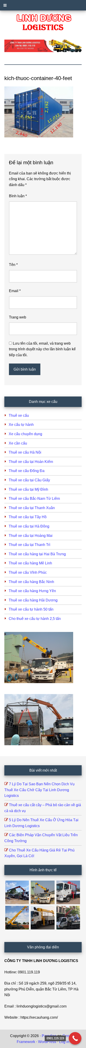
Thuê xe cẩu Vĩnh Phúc (28, 572)
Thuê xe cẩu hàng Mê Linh (30, 563)
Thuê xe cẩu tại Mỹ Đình (28, 489)
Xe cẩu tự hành (21, 425)
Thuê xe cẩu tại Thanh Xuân (32, 508)
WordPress (47, 1042)
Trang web (17, 317)
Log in (64, 1042)
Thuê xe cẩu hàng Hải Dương (33, 600)
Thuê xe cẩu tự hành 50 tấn (31, 609)
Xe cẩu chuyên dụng (25, 434)
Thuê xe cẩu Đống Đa (26, 471)
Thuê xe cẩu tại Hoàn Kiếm (31, 462)
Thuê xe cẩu (19, 415)
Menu (43, 5)
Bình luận (18, 196)
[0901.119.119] (75, 1038)
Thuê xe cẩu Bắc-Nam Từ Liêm (34, 498)
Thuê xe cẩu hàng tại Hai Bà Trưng (37, 554)
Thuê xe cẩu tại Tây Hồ (28, 517)
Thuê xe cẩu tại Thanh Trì (29, 545)
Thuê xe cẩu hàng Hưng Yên (32, 591)
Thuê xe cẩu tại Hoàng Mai (31, 536)
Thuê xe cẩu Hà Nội (25, 452)
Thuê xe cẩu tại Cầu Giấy (29, 480)
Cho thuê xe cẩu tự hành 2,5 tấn (35, 619)
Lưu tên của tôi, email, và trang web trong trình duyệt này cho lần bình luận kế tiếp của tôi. (42, 349)
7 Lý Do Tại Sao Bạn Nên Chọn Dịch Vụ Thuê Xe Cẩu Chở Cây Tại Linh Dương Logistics (39, 790)
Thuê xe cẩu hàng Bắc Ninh (31, 582)
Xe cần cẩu (18, 443)
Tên (13, 265)
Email (15, 291)
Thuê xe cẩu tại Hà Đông (29, 526)
